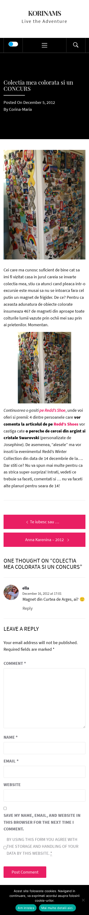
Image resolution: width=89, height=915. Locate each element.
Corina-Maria (20, 109)
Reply (28, 608)
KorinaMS (44, 13)
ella (25, 588)
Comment (15, 663)
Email (11, 761)
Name (11, 737)
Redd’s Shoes (65, 424)
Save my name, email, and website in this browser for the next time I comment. (42, 822)
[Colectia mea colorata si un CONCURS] (44, 204)
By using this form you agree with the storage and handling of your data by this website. (42, 846)
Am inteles (26, 908)
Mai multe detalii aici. (57, 908)
